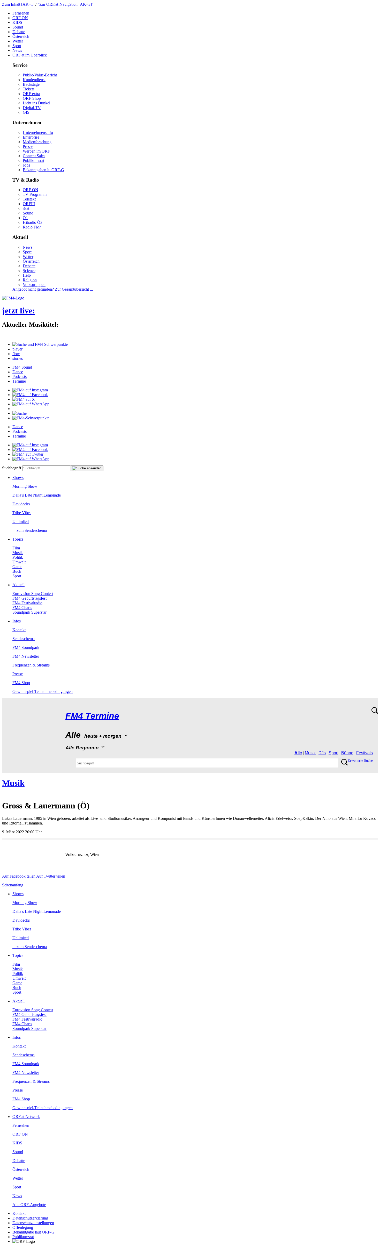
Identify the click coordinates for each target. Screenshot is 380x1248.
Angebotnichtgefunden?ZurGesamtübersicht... (52, 289)
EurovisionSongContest (32, 593)
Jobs (26, 165)
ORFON (20, 18)
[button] (40, 344)
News (17, 50)
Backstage (31, 84)
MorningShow (24, 486)
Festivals (364, 753)
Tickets (28, 89)
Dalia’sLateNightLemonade (36, 495)
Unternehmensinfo (38, 132)
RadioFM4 (32, 227)
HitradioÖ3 (32, 222)
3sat (26, 208)
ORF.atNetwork (26, 1116)
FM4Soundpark (25, 647)
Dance (17, 372)
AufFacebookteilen (18, 876)
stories (17, 358)
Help (27, 275)
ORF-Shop (32, 98)
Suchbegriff (11, 468)
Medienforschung (37, 142)
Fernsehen (20, 13)
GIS (26, 112)
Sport (16, 46)
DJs (322, 753)
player (17, 349)
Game (17, 566)
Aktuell (18, 585)
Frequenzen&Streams (31, 665)
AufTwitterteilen (50, 876)
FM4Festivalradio (27, 603)
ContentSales (34, 156)
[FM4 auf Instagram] (30, 390)
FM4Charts (22, 607)
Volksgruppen (34, 284)
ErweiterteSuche (360, 761)
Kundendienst (34, 79)
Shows (18, 477)
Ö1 (25, 218)
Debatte (18, 32)
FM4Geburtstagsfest (29, 598)
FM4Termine (92, 716)
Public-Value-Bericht (40, 75)
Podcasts (19, 376)
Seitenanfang (12, 885)
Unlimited (20, 521)
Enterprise (31, 137)
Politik (17, 557)
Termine (19, 381)
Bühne (347, 753)
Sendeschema (23, 638)
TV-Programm (35, 194)
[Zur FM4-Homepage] (13, 298)
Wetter (17, 41)
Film (16, 548)
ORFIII (29, 204)
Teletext (29, 199)
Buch (16, 571)
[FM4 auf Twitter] (27, 454)
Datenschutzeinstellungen (33, 1223)
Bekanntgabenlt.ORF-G (43, 170)
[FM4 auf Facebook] (30, 394)
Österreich (20, 36)
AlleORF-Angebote (29, 1204)
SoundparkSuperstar (29, 612)
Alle (298, 753)
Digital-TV (32, 107)
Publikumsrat (33, 160)
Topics (17, 539)
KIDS (17, 22)
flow (16, 354)
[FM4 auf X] (23, 399)
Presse (28, 146)
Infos (16, 621)
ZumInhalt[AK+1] (18, 4)
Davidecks (21, 504)
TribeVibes (21, 513)
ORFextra (31, 93)
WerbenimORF (36, 151)
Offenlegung (22, 1227)
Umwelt (19, 562)
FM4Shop (21, 682)
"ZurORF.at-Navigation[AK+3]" (65, 4)
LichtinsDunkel (36, 103)
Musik (17, 552)
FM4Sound (22, 367)
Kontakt (19, 630)
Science (29, 270)
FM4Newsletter (25, 656)
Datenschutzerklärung (30, 1218)
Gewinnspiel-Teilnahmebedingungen (42, 691)
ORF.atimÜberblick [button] (29, 55)
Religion (30, 280)
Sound (17, 27)
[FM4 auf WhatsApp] (30, 404)
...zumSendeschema (29, 530)
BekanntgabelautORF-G (33, 1232)
